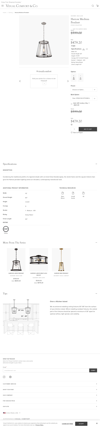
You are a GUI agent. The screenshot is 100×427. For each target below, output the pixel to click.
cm (87, 49)
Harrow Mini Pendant (61, 273)
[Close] (97, 423)
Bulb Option (75, 94)
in (83, 49)
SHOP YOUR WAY (8, 389)
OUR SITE (6, 406)
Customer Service (9, 384)
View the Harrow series (80, 29)
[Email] (50, 370)
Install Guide (73, 197)
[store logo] (22, 5)
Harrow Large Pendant (16, 273)
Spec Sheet (62, 197)
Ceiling (11, 12)
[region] (50, 423)
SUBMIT (93, 370)
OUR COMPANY (8, 395)
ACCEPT (81, 424)
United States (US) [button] (12, 413)
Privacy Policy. (39, 425)
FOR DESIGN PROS (9, 401)
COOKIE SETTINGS (67, 424)
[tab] (50, 164)
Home (5, 12)
